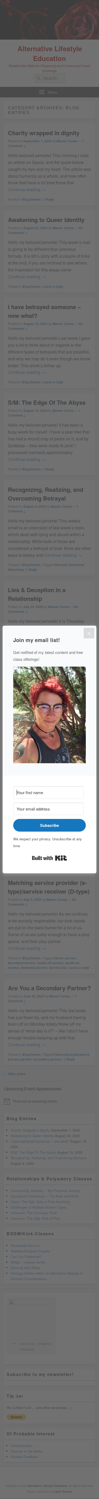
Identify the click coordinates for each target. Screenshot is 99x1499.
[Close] (89, 633)
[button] (49, 716)
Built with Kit (49, 858)
